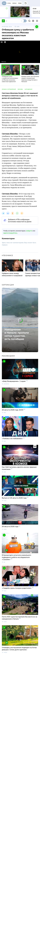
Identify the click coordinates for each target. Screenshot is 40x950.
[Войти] (33, 21)
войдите (29, 231)
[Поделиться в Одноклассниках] (12, 213)
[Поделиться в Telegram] (3, 213)
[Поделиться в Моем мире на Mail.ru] (21, 213)
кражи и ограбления (9, 89)
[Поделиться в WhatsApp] (17, 213)
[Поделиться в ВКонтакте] (8, 213)
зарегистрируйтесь (10, 233)
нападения (28, 89)
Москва (20, 89)
